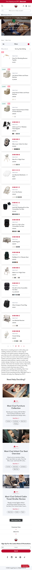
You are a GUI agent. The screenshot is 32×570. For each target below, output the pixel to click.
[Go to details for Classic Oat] (13, 164)
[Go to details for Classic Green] (17, 197)
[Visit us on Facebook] (7, 557)
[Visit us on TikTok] (24, 557)
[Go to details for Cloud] (15, 99)
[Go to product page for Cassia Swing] (7, 336)
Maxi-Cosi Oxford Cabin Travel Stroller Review (16, 497)
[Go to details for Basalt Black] (13, 133)
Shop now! (23, 1)
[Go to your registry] (26, 6)
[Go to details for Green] (19, 164)
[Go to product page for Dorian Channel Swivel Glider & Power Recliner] (7, 110)
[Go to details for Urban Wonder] (17, 294)
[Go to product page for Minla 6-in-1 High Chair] (7, 272)
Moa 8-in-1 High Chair (18, 159)
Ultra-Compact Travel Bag (19, 305)
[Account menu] (23, 6)
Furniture (8, 421)
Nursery (16, 423)
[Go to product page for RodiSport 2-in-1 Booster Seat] (7, 257)
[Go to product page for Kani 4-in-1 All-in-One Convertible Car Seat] (7, 225)
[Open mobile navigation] (2, 6)
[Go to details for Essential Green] (19, 133)
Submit (16, 551)
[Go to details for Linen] (13, 99)
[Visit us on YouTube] (16, 557)
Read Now (15, 418)
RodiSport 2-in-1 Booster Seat (20, 257)
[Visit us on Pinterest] (20, 557)
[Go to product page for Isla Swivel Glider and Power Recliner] (7, 76)
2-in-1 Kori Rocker (17, 192)
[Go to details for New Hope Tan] (15, 133)
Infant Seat (15, 466)
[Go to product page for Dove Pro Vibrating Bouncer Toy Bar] (7, 59)
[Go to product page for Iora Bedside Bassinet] (7, 320)
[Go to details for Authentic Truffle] (19, 214)
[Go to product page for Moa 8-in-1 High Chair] (7, 159)
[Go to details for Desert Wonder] (13, 149)
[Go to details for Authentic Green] (17, 214)
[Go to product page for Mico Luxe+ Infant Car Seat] (7, 144)
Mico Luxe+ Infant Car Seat (19, 144)
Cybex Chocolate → (22, 18)
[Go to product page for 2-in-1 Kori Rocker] (7, 192)
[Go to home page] (16, 6)
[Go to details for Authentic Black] (13, 214)
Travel (22, 512)
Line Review (15, 421)
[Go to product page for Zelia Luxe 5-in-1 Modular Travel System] (7, 127)
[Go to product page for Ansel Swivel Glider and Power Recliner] (7, 93)
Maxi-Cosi (15, 56)
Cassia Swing (16, 336)
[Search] (3, 10)
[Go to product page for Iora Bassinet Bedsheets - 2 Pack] (7, 175)
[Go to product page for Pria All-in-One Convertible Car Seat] (7, 288)
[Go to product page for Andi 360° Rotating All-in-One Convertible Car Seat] (7, 208)
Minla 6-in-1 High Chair (18, 272)
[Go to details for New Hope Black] (17, 133)
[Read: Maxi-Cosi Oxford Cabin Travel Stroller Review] (16, 481)
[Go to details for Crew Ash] (15, 116)
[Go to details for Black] (13, 231)
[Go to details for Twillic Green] (19, 149)
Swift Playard (16, 241)
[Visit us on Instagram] (12, 557)
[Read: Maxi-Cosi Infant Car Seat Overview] (16, 436)
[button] (16, 122)
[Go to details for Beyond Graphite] (17, 164)
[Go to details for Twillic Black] (17, 149)
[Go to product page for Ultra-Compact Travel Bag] (7, 305)
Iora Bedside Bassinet (18, 320)
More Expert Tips (16, 520)
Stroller (17, 512)
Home (2, 40)
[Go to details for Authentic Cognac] (17, 262)
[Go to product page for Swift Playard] (7, 241)
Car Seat (8, 466)
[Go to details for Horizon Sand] (15, 164)
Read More (16, 32)
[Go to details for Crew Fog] (13, 116)
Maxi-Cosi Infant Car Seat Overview (16, 452)
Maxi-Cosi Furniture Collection (16, 407)
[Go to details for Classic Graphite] (19, 197)
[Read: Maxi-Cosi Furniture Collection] (16, 390)
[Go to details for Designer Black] (15, 149)
